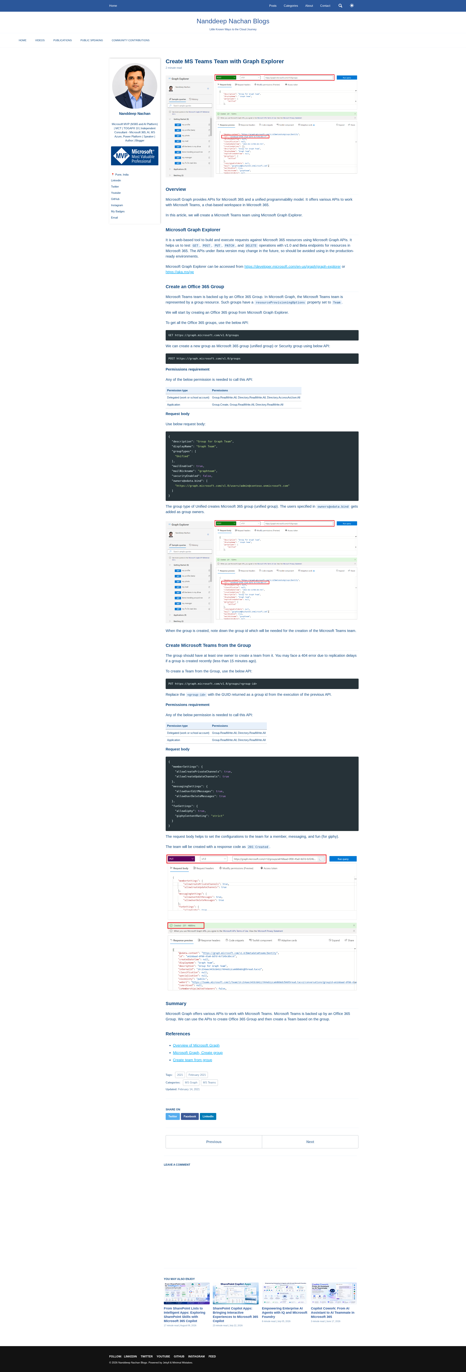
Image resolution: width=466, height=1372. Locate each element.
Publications (62, 40)
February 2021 (197, 1074)
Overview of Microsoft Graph (196, 1045)
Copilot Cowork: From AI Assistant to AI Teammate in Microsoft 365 (332, 1313)
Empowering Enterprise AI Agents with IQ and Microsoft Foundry (284, 1313)
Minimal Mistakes (182, 1362)
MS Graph (191, 1082)
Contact (325, 5)
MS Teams (209, 1082)
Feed (212, 1356)
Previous (214, 1142)
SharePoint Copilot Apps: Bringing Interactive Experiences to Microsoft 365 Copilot (235, 1315)
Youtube (116, 192)
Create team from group (192, 1060)
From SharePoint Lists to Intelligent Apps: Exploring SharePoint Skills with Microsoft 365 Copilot (184, 1315)
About (309, 5)
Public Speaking (91, 40)
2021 (180, 1074)
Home (113, 5)
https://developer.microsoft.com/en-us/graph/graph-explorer (292, 266)
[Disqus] (260, 1213)
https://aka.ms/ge (180, 272)
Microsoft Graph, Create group (198, 1053)
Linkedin (116, 180)
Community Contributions (130, 40)
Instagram (117, 205)
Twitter (115, 186)
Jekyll (166, 1362)
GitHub (115, 199)
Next (310, 1142)
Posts (273, 5)
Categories (291, 5)
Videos (40, 40)
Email (114, 217)
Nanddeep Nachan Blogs (233, 21)
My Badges (118, 211)
